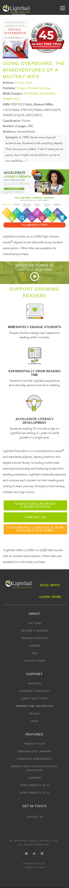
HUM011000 (11, 99)
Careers (34, 645)
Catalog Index (34, 660)
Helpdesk (34, 683)
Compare (34, 777)
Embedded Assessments (34, 758)
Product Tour (34, 743)
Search (34, 713)
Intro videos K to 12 (34, 785)
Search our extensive (35, 505)
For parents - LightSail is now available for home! (35, 529)
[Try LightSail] (47, 54)
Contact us (35, 517)
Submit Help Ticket (34, 698)
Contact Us (34, 816)
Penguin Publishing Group (34, 88)
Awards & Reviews (35, 638)
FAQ (34, 653)
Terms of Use (35, 867)
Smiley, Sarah (23, 83)
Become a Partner (34, 630)
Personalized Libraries (34, 751)
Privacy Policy (34, 864)
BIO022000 (47, 93)
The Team (34, 623)
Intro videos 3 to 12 (34, 792)
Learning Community (34, 691)
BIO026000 (31, 93)
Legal (34, 721)
